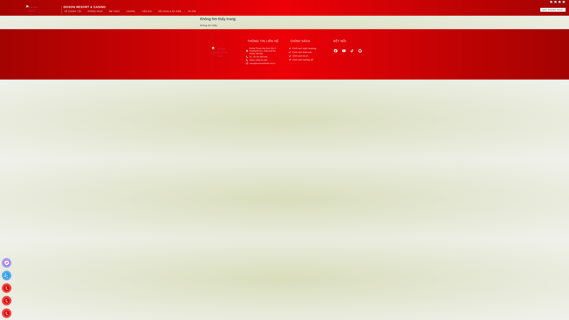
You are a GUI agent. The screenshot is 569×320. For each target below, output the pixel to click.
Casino (130, 11)
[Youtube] (343, 50)
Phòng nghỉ (95, 11)
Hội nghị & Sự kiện (169, 11)
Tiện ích (147, 11)
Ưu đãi (192, 11)
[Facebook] (335, 50)
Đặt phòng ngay (553, 10)
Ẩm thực (114, 11)
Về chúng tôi (72, 11)
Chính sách (300, 41)
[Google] (360, 50)
